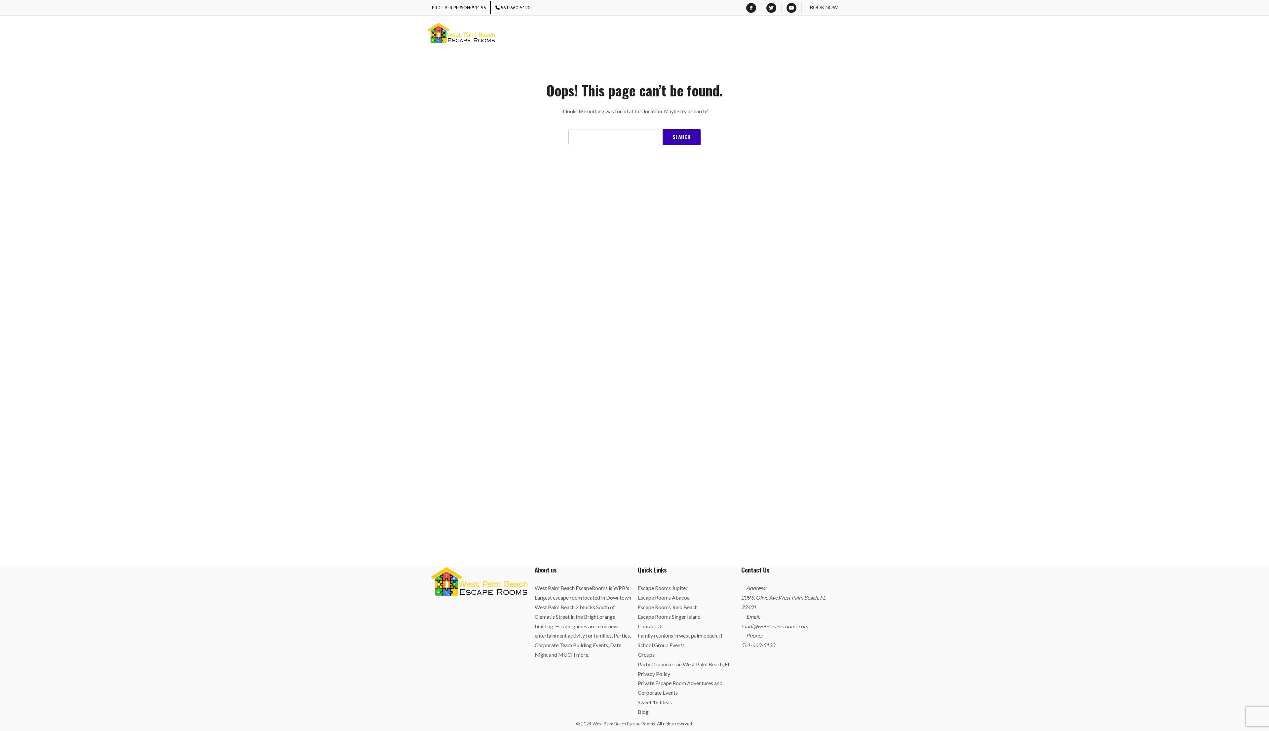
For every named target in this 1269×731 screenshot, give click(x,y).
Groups (646, 654)
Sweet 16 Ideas (655, 702)
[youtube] (791, 8)
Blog (643, 712)
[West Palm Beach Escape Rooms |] (461, 34)
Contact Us (651, 626)
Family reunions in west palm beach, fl (680, 635)
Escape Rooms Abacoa (664, 597)
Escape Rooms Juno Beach (668, 607)
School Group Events (661, 645)
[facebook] (751, 8)
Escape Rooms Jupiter (663, 588)
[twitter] (771, 8)
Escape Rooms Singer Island (669, 616)
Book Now (824, 7)
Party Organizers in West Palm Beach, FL (684, 664)
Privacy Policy (654, 674)
